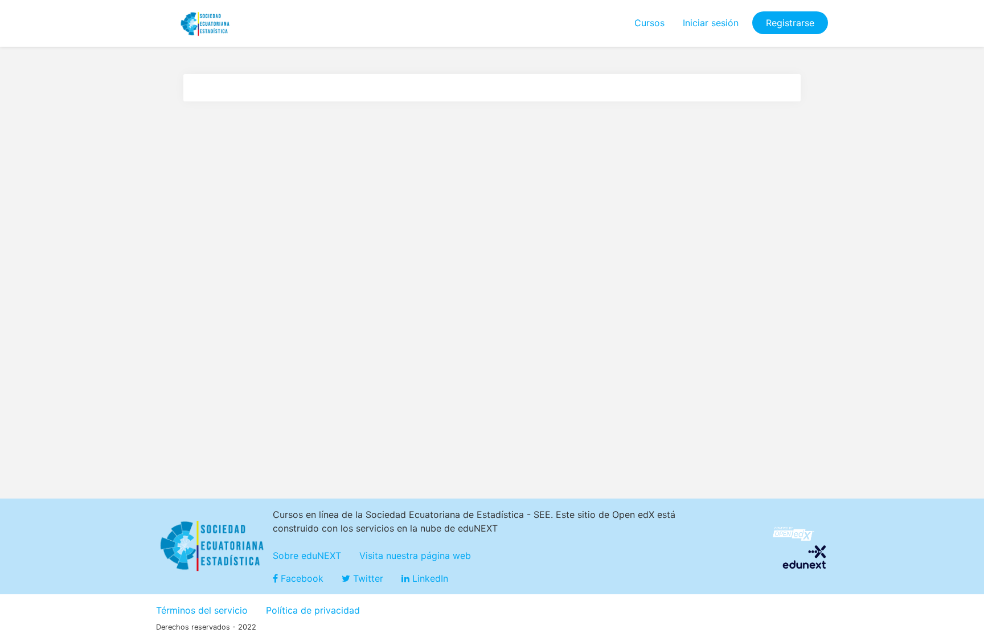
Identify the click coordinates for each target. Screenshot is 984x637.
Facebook (300, 578)
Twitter (366, 578)
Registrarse (790, 22)
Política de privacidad (313, 610)
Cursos (649, 22)
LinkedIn (428, 578)
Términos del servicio (202, 610)
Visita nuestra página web (415, 555)
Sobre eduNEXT (307, 555)
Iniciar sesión (711, 22)
